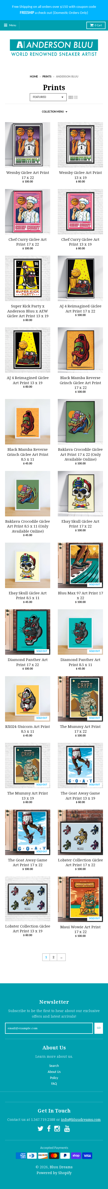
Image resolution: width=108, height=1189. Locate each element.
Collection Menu (53, 112)
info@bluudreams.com (81, 1119)
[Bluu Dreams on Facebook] (49, 1129)
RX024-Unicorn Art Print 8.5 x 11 (27, 729)
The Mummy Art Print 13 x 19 (27, 796)
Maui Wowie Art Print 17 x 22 (80, 929)
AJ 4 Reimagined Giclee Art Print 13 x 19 (28, 380)
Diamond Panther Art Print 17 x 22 (28, 662)
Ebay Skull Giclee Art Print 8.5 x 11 (28, 595)
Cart (98, 25)
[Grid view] (71, 97)
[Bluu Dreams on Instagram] (57, 1129)
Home (34, 76)
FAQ (54, 1084)
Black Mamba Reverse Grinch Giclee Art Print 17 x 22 (80, 382)
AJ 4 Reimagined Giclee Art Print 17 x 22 (80, 308)
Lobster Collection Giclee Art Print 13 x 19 (27, 929)
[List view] (76, 97)
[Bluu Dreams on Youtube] (67, 1129)
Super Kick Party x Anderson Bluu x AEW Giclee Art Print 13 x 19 (27, 311)
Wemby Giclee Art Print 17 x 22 (27, 175)
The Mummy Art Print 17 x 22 (80, 729)
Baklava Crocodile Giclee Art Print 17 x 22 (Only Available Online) (80, 454)
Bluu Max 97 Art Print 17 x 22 (80, 595)
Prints (46, 76)
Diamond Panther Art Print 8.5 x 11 (80, 662)
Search (54, 1066)
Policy (54, 1078)
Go (98, 1028)
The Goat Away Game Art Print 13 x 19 (80, 796)
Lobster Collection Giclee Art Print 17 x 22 (80, 862)
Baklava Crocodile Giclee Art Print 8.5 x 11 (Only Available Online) (27, 526)
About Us (54, 1072)
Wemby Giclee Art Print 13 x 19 (80, 175)
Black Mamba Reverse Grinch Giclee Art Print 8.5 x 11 (27, 454)
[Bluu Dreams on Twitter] (40, 1129)
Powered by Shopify (54, 1172)
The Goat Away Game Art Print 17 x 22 (27, 862)
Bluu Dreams (61, 1167)
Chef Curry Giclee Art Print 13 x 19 (80, 242)
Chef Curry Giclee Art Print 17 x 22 (28, 242)
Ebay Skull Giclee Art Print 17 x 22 (80, 524)
